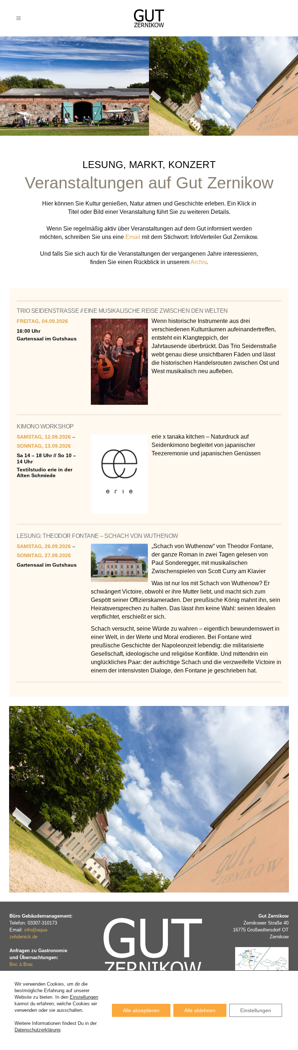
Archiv (198, 262)
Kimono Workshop (45, 426)
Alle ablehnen (200, 1010)
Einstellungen (84, 997)
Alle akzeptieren (141, 1010)
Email (132, 237)
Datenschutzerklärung (37, 1030)
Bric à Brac (21, 964)
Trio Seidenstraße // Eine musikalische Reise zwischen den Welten (122, 311)
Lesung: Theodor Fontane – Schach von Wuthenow (97, 536)
